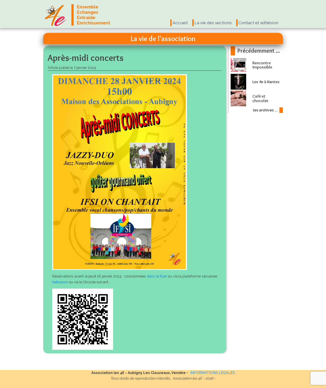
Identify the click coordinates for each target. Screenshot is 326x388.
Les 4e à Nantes (265, 82)
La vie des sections (213, 22)
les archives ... (265, 110)
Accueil (180, 22)
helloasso (60, 282)
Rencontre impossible (262, 65)
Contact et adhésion (258, 22)
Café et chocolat (260, 98)
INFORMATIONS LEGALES (212, 373)
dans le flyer (157, 276)
